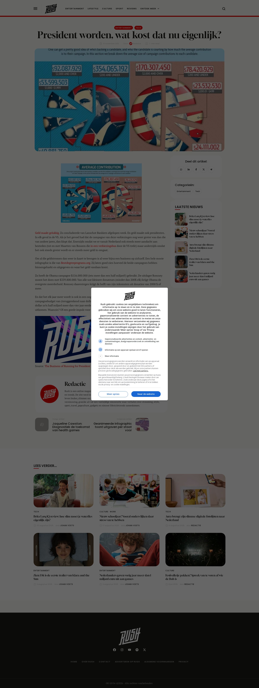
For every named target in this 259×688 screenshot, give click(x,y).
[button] (129, 356)
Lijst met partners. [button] (140, 370)
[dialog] (129, 344)
